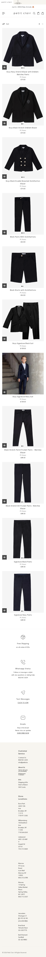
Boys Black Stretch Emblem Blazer (23, 128)
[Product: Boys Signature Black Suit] (23, 320)
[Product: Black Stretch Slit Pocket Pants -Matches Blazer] (23, 483)
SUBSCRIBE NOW (23, 733)
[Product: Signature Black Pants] (23, 539)
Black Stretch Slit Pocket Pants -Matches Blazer (23, 507)
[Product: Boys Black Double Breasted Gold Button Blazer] (23, 158)
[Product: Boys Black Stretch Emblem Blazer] (23, 105)
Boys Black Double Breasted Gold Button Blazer (23, 182)
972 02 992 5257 (26, 918)
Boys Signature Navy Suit (23, 397)
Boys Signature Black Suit (23, 343)
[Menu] (3, 13)
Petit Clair (10, 952)
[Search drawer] (34, 13)
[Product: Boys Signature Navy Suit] (23, 373)
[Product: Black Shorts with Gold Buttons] (23, 267)
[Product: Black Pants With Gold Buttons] (23, 214)
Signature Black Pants (23, 562)
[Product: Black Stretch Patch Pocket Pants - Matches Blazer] (23, 427)
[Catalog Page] (38, 13)
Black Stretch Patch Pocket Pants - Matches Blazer (23, 451)
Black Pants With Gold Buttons (23, 237)
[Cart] (42, 13)
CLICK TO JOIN (23, 703)
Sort (7, 24)
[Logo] (22, 13)
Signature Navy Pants (23, 615)
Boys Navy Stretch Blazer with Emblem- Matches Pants (23, 73)
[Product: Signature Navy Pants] (23, 592)
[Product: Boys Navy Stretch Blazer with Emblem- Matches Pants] (23, 49)
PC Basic (23, 77)
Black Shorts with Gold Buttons (23, 290)
